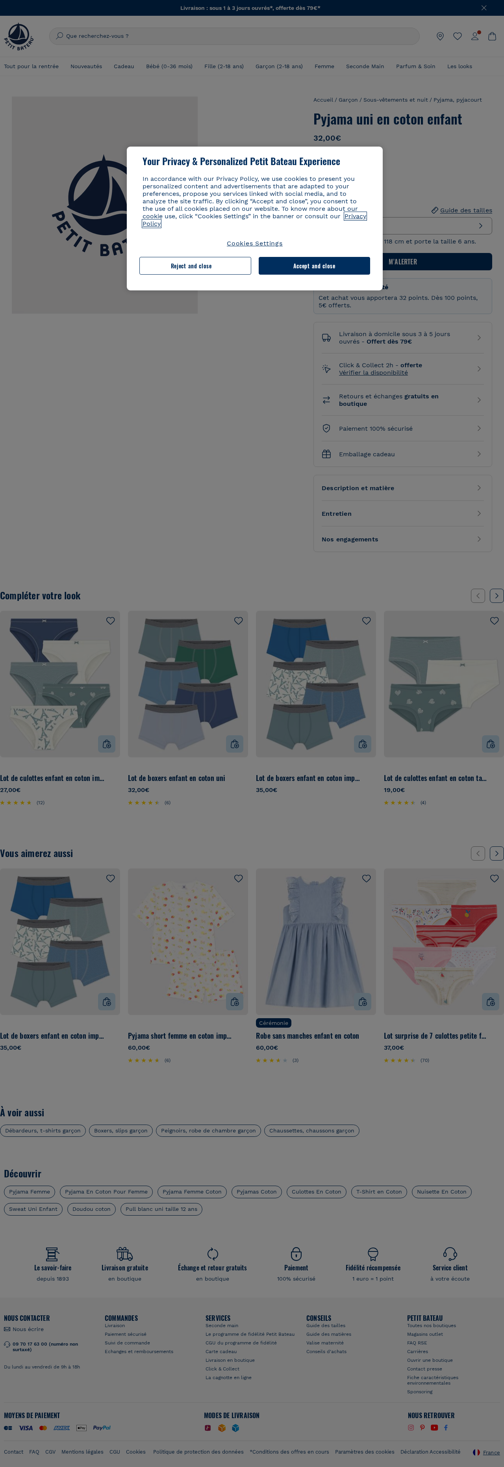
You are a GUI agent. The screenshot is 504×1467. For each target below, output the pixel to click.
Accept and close (314, 266)
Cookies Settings (255, 243)
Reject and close (191, 266)
